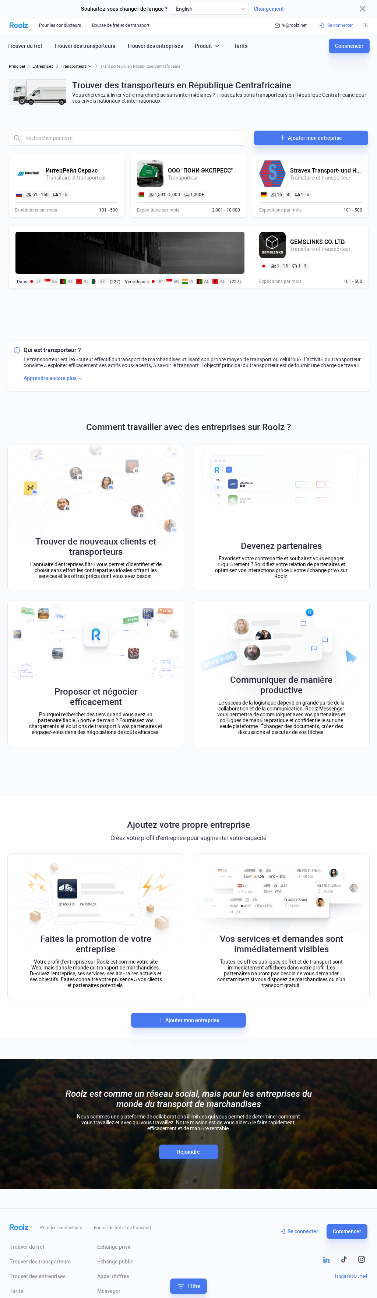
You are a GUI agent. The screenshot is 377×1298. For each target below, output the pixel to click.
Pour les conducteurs (60, 25)
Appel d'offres (113, 1276)
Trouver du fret (24, 46)
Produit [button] (203, 46)
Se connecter (303, 1231)
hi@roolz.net (294, 25)
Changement (269, 9)
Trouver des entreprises (155, 46)
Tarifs (240, 46)
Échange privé (114, 1247)
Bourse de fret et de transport (120, 25)
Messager (108, 1291)
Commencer (349, 46)
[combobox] (210, 9)
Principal (17, 66)
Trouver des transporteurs (84, 46)
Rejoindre (188, 1152)
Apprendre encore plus (50, 378)
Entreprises (42, 66)
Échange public (115, 1262)
